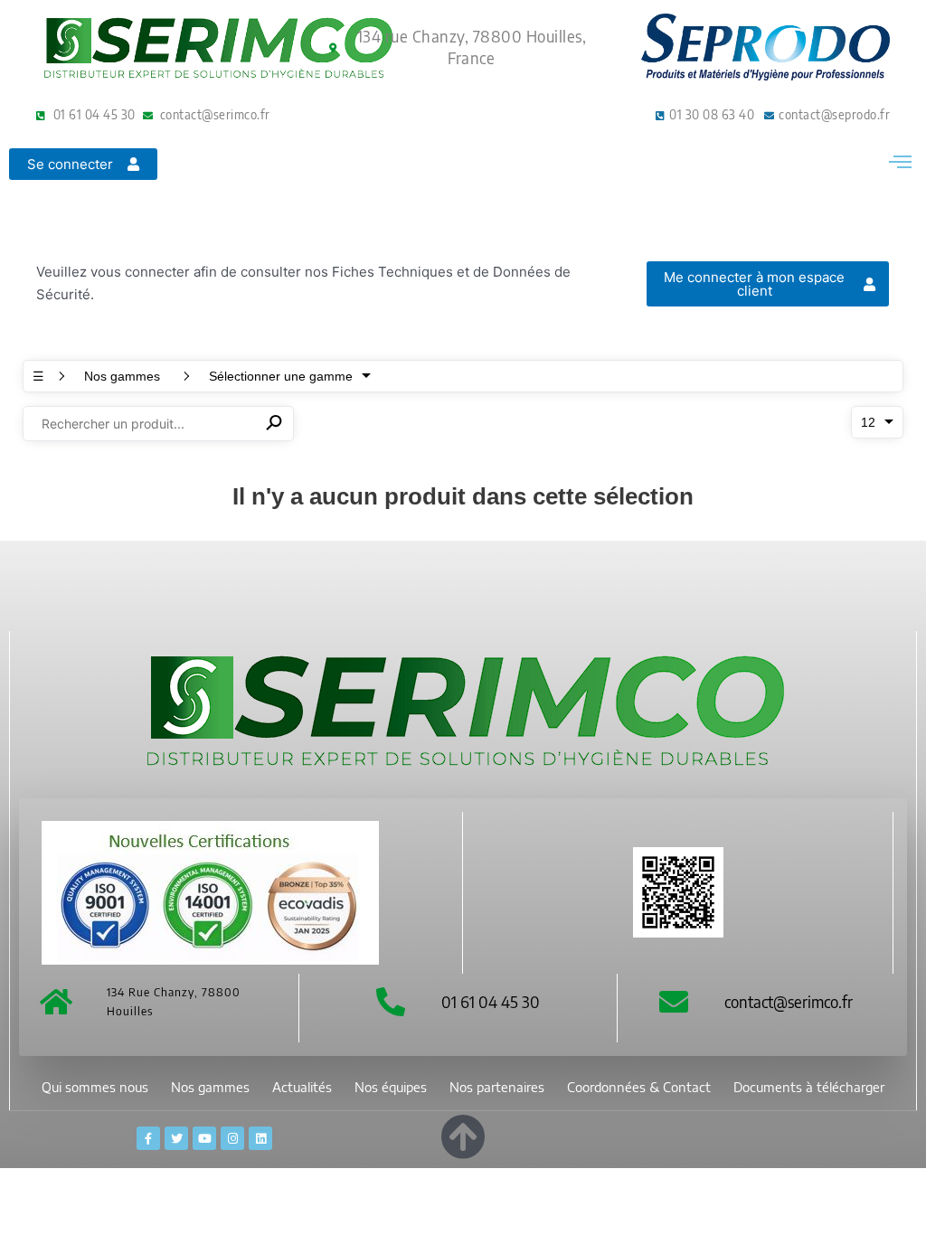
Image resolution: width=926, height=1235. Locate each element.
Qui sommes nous (95, 1087)
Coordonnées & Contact (639, 1087)
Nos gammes (210, 1087)
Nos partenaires (496, 1087)
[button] (900, 161)
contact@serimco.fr (788, 1001)
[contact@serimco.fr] (673, 1001)
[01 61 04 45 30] (390, 1001)
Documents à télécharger (808, 1087)
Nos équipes (390, 1087)
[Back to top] (463, 1133)
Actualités (302, 1087)
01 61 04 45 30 (490, 1001)
